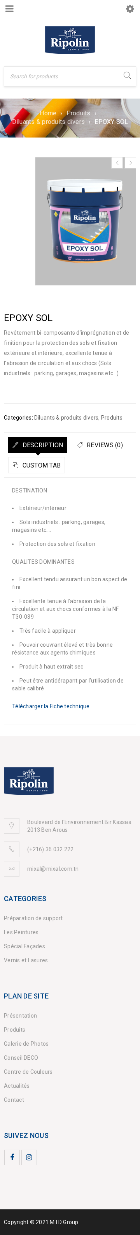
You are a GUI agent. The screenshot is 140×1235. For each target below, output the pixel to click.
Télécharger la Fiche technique (51, 706)
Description (42, 445)
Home (48, 113)
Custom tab (41, 465)
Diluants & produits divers (48, 121)
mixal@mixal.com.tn (53, 869)
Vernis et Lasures (26, 960)
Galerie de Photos (26, 1044)
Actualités (17, 1086)
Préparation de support (33, 918)
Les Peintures (21, 932)
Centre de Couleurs (28, 1072)
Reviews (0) (104, 445)
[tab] (37, 445)
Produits (78, 113)
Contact (14, 1100)
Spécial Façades (24, 946)
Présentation (20, 1016)
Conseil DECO (21, 1058)
